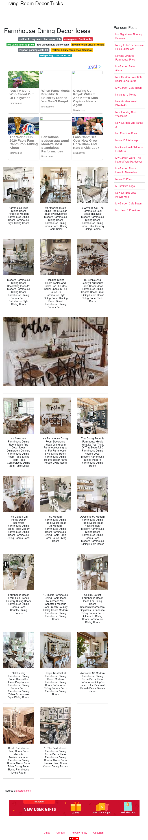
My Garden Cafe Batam (128, 203)
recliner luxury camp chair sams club (40, 39)
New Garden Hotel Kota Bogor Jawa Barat (128, 79)
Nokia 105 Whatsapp (127, 140)
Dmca (47, 832)
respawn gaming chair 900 (33, 50)
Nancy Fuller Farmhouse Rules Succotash (129, 47)
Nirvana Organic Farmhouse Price (125, 57)
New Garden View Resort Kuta (125, 194)
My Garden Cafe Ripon (128, 87)
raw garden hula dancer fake (53, 44)
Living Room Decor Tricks (34, 3)
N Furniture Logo (125, 186)
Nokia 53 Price (123, 179)
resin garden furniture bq (78, 39)
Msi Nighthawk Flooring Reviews (128, 36)
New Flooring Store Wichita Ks (126, 114)
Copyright (98, 832)
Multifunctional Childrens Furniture (129, 149)
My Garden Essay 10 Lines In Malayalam (127, 170)
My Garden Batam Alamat (125, 68)
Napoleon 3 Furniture (127, 210)
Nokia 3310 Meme (125, 94)
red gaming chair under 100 (55, 55)
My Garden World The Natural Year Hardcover (128, 159)
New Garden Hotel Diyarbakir (125, 103)
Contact (60, 832)
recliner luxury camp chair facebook (72, 50)
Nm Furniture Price (126, 133)
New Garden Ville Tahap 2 (129, 124)
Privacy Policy (79, 832)
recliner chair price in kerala (88, 44)
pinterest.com (23, 790)
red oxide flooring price (20, 44)
